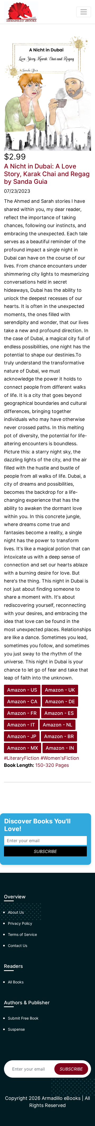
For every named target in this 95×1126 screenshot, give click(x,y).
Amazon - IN (60, 748)
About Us (16, 912)
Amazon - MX (22, 748)
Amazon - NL (57, 725)
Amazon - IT (21, 725)
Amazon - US (22, 690)
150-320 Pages (52, 765)
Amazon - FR (22, 713)
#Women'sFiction (60, 758)
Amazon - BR (59, 736)
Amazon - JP (21, 736)
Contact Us (17, 945)
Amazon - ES (59, 713)
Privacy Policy (20, 923)
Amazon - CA (22, 701)
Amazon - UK (60, 690)
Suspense (16, 1029)
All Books (15, 982)
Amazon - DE (60, 701)
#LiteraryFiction (21, 758)
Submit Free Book (23, 1018)
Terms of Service (22, 934)
